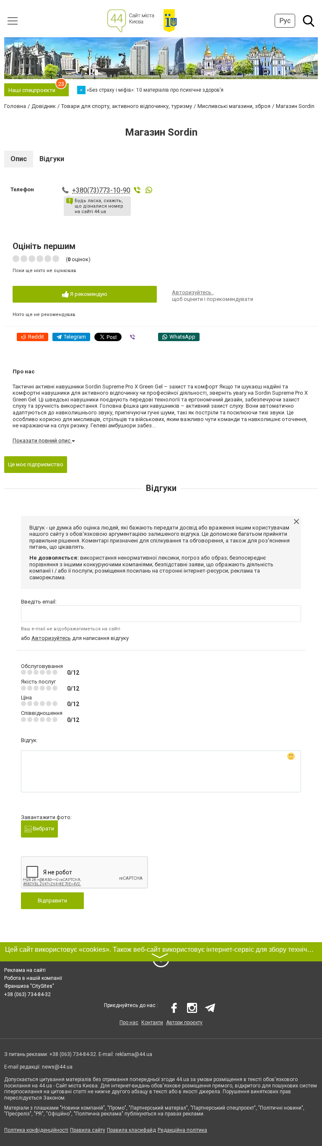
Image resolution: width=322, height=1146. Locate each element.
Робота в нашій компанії (33, 978)
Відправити (52, 900)
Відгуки (51, 159)
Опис (18, 159)
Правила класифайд (131, 1130)
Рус (285, 21)
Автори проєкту (184, 1022)
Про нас (128, 1022)
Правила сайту (87, 1130)
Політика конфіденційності (36, 1130)
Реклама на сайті (25, 970)
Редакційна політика (182, 1130)
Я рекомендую (88, 294)
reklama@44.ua (133, 1054)
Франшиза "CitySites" (29, 986)
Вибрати (42, 828)
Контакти (152, 1022)
